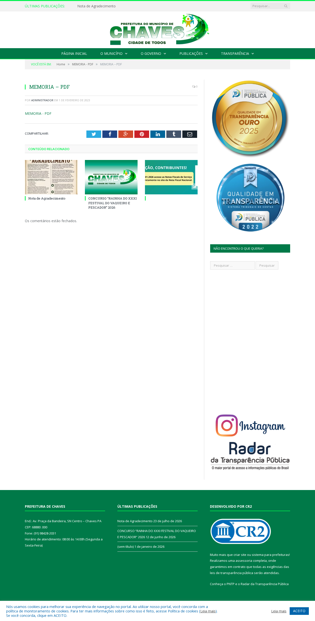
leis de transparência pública (231, 573)
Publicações (191, 53)
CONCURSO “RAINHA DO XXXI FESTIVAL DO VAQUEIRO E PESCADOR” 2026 (112, 202)
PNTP (231, 584)
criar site (240, 554)
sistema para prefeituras (270, 554)
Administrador (42, 100)
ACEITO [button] (299, 610)
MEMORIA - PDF (38, 113)
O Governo (151, 53)
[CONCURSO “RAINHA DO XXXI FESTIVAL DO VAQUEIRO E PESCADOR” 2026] (111, 177)
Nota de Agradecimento (96, 6)
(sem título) (125, 546)
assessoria (244, 560)
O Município (111, 53)
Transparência (235, 53)
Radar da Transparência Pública (265, 584)
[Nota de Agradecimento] (51, 177)
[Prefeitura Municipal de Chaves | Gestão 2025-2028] (157, 28)
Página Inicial (74, 53)
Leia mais (208, 611)
